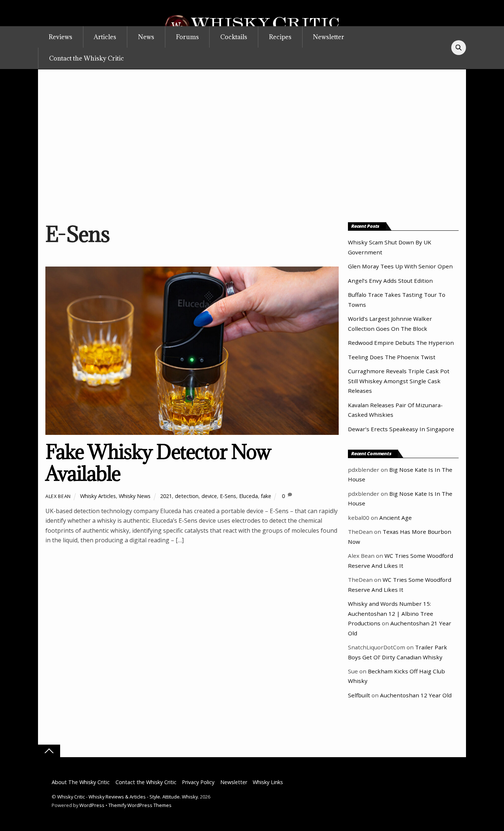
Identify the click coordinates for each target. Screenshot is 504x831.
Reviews (60, 37)
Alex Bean (58, 496)
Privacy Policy (198, 782)
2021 (166, 495)
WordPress (91, 805)
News (146, 37)
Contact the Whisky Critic (86, 58)
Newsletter (328, 37)
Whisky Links (268, 782)
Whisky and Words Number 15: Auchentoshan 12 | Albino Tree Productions (390, 613)
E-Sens (228, 495)
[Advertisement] (252, 143)
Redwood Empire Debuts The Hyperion (401, 342)
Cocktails (233, 37)
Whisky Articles (98, 495)
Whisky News (135, 495)
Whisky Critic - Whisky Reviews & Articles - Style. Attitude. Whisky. (128, 796)
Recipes (280, 37)
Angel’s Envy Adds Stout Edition (390, 280)
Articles (105, 37)
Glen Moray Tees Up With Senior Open (400, 266)
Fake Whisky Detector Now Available (158, 462)
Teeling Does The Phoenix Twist (391, 357)
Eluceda (248, 495)
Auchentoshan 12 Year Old (416, 695)
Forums (187, 37)
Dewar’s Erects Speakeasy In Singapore (401, 429)
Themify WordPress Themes (140, 805)
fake (266, 495)
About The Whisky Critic (81, 782)
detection (187, 495)
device (209, 495)
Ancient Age (395, 517)
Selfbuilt (359, 695)
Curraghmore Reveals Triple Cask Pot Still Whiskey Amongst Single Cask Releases (398, 380)
